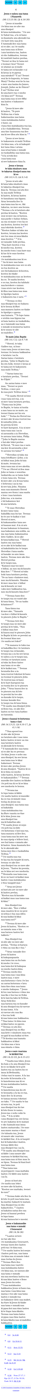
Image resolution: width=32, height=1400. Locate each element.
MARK (9, 2)
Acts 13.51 (18, 1348)
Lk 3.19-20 (18, 1369)
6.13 (9, 1354)
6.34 (9, 1375)
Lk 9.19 (12, 1363)
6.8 (9, 1341)
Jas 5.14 (17, 1354)
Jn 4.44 (16, 1335)
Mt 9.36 (17, 1381)
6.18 (9, 1369)
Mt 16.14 (17, 1360)
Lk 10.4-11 (17, 1341)
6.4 (9, 1335)
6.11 (9, 1348)
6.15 (9, 1360)
